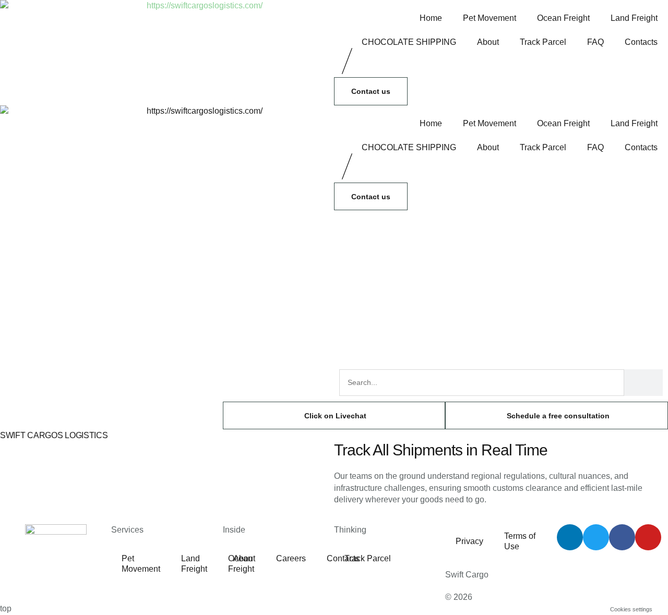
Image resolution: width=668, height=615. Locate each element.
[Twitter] (596, 537)
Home (431, 18)
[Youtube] (648, 537)
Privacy (469, 541)
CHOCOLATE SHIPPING (409, 42)
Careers (291, 558)
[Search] (643, 382)
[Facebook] (622, 537)
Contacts (641, 42)
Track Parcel (543, 42)
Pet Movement (489, 18)
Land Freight (634, 18)
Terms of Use (519, 541)
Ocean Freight (563, 18)
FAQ (595, 42)
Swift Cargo (466, 574)
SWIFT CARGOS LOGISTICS (54, 435)
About (488, 42)
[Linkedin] (570, 537)
